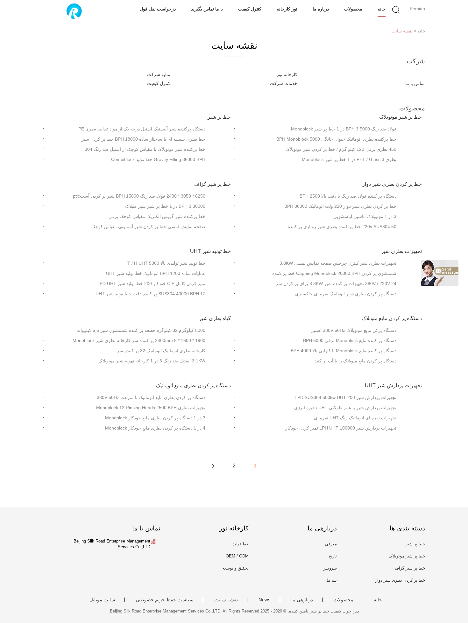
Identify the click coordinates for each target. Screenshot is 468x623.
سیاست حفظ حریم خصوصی (165, 600)
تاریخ (333, 556)
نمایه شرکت (158, 74)
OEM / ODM (237, 556)
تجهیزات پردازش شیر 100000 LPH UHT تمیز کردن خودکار (340, 427)
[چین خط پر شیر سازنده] (74, 11)
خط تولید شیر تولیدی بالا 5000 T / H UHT (166, 263)
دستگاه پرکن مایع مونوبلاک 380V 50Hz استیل (353, 330)
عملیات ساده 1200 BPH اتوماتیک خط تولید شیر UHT (155, 273)
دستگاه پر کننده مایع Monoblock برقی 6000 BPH (349, 340)
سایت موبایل (102, 600)
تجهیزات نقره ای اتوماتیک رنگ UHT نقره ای (355, 417)
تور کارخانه (287, 8)
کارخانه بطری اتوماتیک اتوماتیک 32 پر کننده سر (161, 350)
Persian (417, 8)
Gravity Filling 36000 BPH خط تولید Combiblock (158, 159)
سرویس (330, 568)
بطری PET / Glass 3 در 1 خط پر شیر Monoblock (349, 159)
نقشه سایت (402, 31)
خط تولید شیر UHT (210, 251)
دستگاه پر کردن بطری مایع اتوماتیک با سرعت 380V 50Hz (151, 397)
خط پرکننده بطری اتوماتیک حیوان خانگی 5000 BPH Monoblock (336, 139)
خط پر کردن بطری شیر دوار (392, 184)
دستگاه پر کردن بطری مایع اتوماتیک (193, 385)
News (265, 600)
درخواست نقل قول (158, 8)
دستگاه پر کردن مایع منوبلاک (392, 318)
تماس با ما (415, 83)
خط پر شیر (219, 117)
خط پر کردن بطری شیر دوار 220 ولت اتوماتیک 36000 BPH (340, 206)
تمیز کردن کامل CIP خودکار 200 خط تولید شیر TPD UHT (151, 283)
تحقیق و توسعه (235, 568)
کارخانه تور (287, 74)
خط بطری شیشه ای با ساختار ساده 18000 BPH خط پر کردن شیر (143, 139)
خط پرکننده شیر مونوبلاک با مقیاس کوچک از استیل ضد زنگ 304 (145, 149)
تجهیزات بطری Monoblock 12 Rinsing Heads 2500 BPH (150, 407)
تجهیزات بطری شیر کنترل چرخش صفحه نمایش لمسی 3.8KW (338, 263)
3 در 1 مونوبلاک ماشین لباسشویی (364, 216)
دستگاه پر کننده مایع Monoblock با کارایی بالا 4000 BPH (343, 350)
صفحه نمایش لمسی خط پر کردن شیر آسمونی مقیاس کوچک (148, 226)
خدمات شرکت (283, 83)
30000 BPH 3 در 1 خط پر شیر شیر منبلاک (165, 206)
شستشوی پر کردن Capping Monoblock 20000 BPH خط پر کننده (334, 273)
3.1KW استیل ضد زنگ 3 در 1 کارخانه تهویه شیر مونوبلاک (151, 360)
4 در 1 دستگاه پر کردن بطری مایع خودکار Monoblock (155, 427)
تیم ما (332, 580)
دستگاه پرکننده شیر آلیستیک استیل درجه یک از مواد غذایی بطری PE (141, 128)
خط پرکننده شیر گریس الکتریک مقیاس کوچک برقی (157, 216)
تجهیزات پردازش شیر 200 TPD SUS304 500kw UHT (345, 397)
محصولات (353, 8)
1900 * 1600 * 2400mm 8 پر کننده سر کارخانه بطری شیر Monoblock (139, 340)
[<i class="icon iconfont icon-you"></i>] (213, 465)
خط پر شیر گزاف (212, 184)
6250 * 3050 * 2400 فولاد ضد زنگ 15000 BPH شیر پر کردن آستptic (139, 196)
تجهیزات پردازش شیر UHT (393, 385)
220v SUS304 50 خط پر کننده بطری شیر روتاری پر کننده (342, 226)
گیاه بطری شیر (215, 318)
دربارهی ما (302, 600)
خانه (382, 8)
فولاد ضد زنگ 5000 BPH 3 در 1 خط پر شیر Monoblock (343, 128)
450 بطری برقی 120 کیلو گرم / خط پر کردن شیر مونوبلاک (341, 149)
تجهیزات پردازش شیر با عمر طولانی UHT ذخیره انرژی (345, 407)
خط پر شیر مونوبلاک (400, 117)
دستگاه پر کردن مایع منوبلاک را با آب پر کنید (355, 360)
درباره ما (321, 8)
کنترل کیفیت (249, 8)
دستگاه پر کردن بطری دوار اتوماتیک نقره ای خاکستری (345, 293)
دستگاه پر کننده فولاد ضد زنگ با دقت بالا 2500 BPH (348, 196)
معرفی (331, 544)
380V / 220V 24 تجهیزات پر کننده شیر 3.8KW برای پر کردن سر (336, 283)
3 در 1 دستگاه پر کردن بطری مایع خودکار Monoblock (155, 417)
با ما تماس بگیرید (207, 8)
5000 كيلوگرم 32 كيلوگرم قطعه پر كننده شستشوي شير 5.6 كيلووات (140, 330)
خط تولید (241, 544)
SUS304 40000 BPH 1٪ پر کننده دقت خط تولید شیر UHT (150, 293)
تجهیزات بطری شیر (401, 251)
